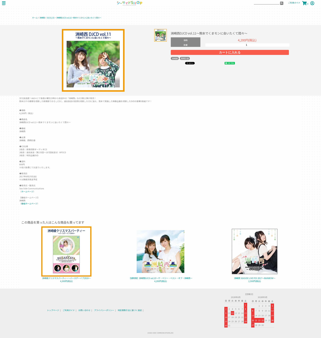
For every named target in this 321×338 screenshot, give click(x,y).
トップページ (53, 310)
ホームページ (27, 191)
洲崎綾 (175, 58)
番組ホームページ (29, 203)
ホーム (34, 17)
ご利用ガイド (69, 310)
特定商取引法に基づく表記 (130, 310)
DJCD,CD (50, 17)
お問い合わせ (84, 310)
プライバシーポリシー (104, 310)
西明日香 (185, 58)
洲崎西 (42, 17)
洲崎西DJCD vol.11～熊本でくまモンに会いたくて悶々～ (78, 17)
